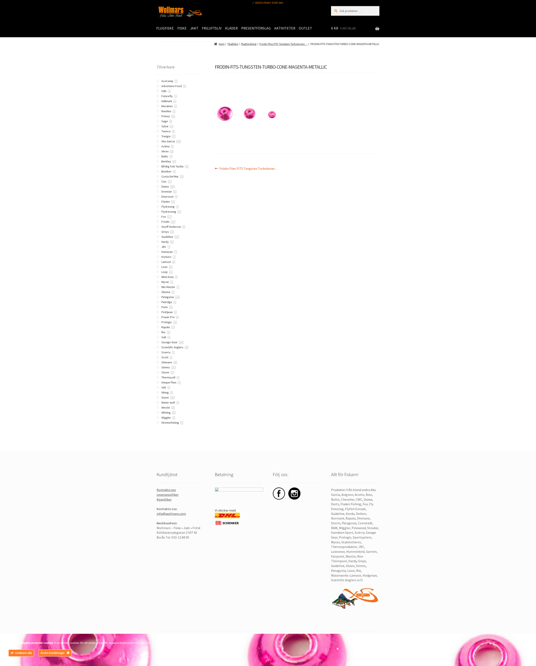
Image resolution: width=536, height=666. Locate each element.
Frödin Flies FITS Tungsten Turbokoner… (283, 44)
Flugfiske (165, 28)
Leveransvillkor (168, 494)
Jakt (194, 28)
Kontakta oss (166, 490)
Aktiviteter (284, 28)
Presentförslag (256, 28)
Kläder (231, 28)
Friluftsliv (212, 28)
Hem (221, 44)
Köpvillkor (164, 499)
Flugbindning (248, 44)
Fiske (182, 28)
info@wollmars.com (171, 514)
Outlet (305, 28)
